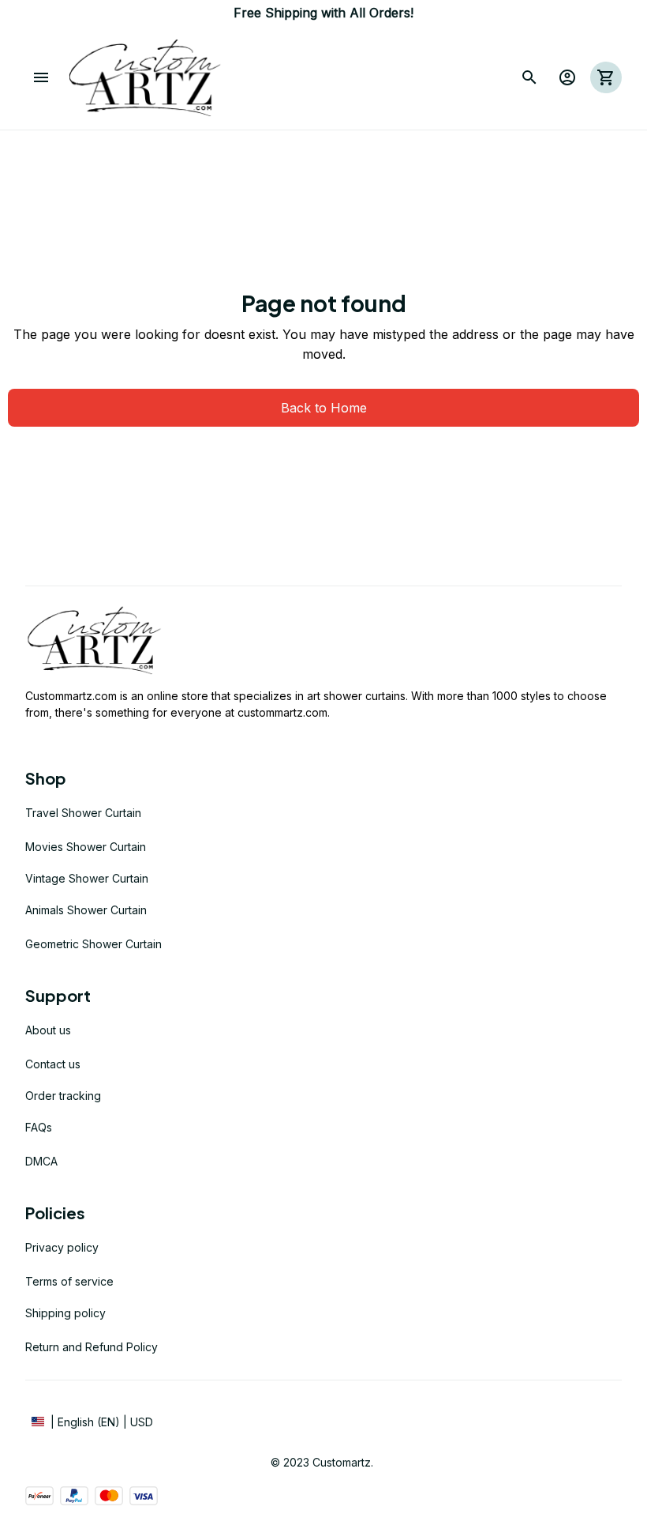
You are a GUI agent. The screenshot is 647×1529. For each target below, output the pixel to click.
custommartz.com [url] (282, 712)
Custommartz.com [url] (71, 695)
